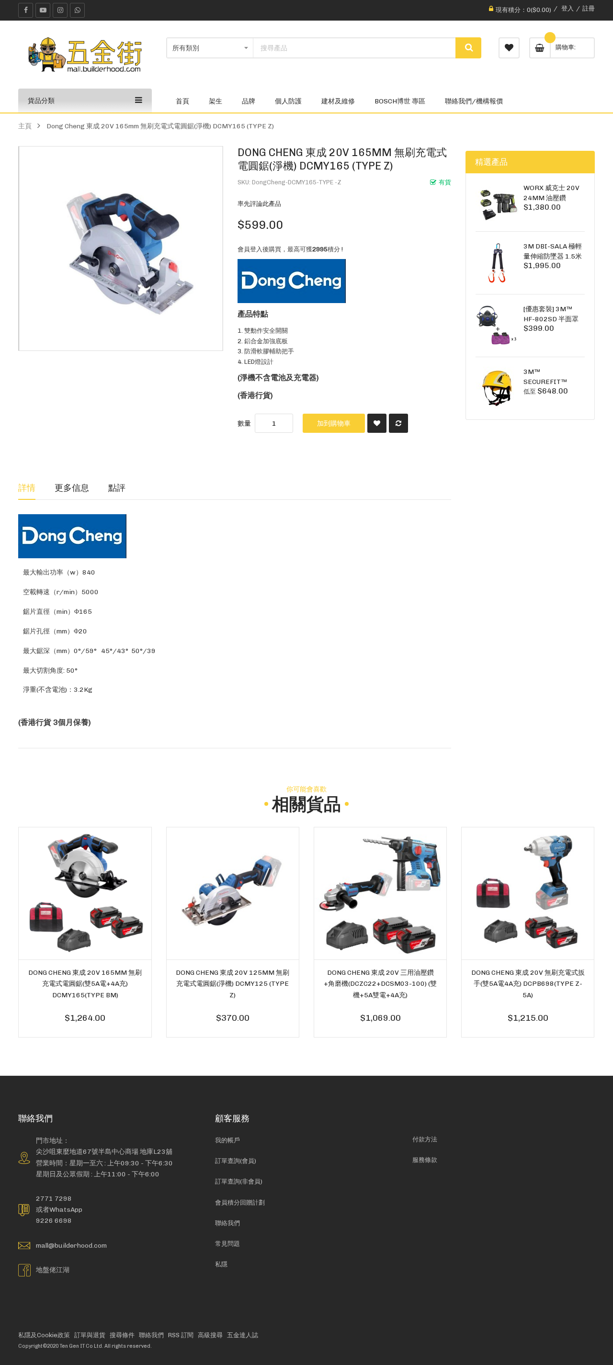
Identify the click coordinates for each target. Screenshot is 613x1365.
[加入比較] (398, 423)
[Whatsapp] (77, 10)
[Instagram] (60, 10)
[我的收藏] (509, 47)
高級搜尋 (210, 1335)
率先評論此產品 (259, 203)
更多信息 (72, 488)
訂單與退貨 (89, 1335)
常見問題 (227, 1243)
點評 (116, 488)
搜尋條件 (122, 1335)
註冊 (588, 8)
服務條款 (424, 1159)
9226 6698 (54, 1220)
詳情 (26, 488)
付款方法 (424, 1139)
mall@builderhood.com (71, 1245)
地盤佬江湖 (52, 1270)
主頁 (25, 126)
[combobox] (354, 47)
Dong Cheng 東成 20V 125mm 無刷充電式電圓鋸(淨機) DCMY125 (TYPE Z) (232, 983)
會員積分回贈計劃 (240, 1202)
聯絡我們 (227, 1223)
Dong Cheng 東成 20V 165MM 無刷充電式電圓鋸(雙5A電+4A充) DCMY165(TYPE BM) (85, 983)
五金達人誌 (242, 1335)
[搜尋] (468, 47)
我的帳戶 (227, 1140)
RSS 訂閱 (180, 1335)
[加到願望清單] (376, 423)
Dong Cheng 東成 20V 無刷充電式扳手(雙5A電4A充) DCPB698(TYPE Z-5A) (528, 983)
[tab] (26, 488)
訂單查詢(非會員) (238, 1181)
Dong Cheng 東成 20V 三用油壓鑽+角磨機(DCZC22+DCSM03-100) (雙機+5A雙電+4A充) (380, 983)
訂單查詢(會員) (235, 1160)
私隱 (221, 1264)
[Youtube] (42, 10)
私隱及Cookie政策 (44, 1335)
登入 (567, 8)
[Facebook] (25, 10)
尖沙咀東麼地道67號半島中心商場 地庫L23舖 (104, 1151)
